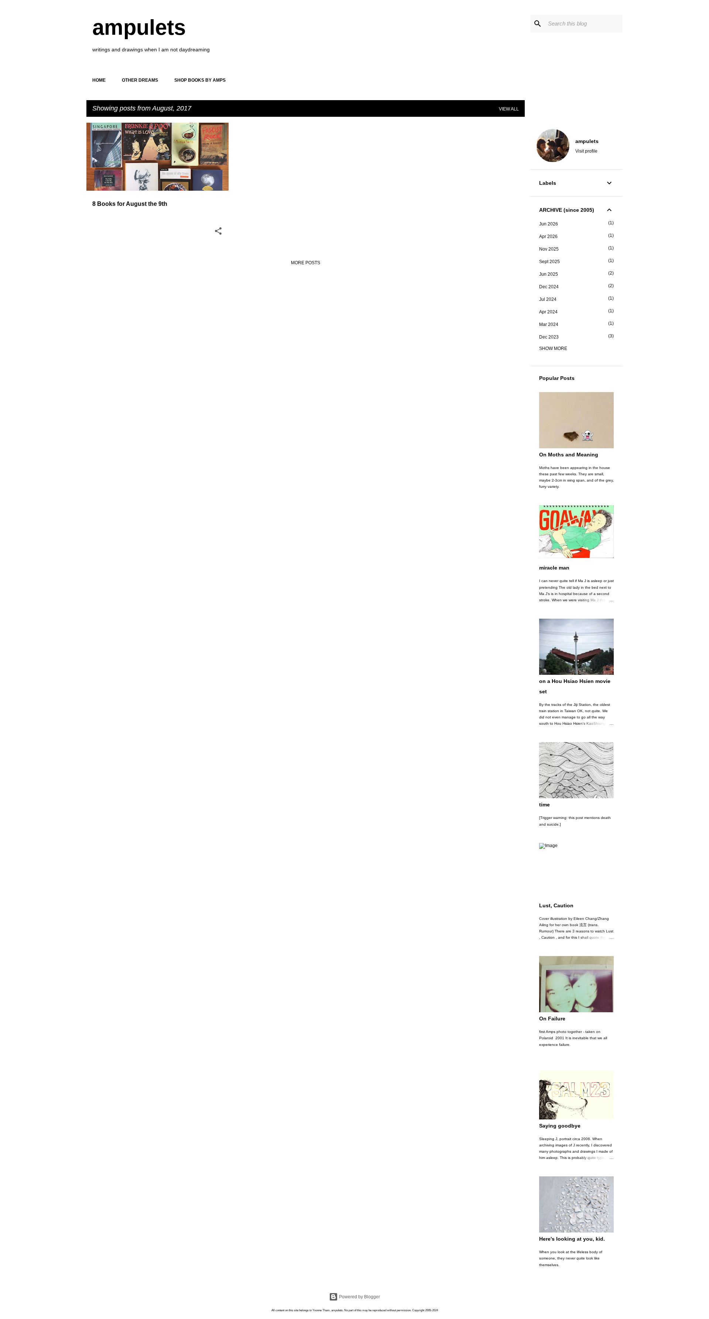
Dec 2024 (549, 286)
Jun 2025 (548, 274)
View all (509, 109)
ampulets (139, 27)
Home (99, 80)
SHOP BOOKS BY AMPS (200, 80)
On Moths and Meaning (568, 455)
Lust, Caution (556, 905)
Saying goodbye (559, 1126)
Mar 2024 (548, 324)
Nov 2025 (549, 249)
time (544, 805)
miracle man (554, 568)
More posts (305, 262)
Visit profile (586, 151)
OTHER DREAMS (140, 80)
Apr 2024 (548, 312)
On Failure (552, 1018)
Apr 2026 (548, 236)
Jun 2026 (548, 224)
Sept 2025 (549, 261)
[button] (218, 232)
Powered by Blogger (359, 1296)
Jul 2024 (547, 299)
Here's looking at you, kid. (572, 1239)
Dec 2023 (549, 337)
